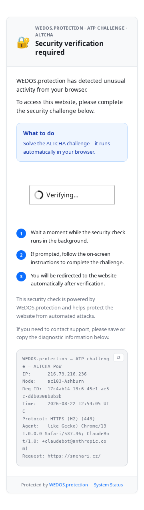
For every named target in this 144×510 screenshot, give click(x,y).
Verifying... (62, 195)
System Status (108, 485)
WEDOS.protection (68, 485)
